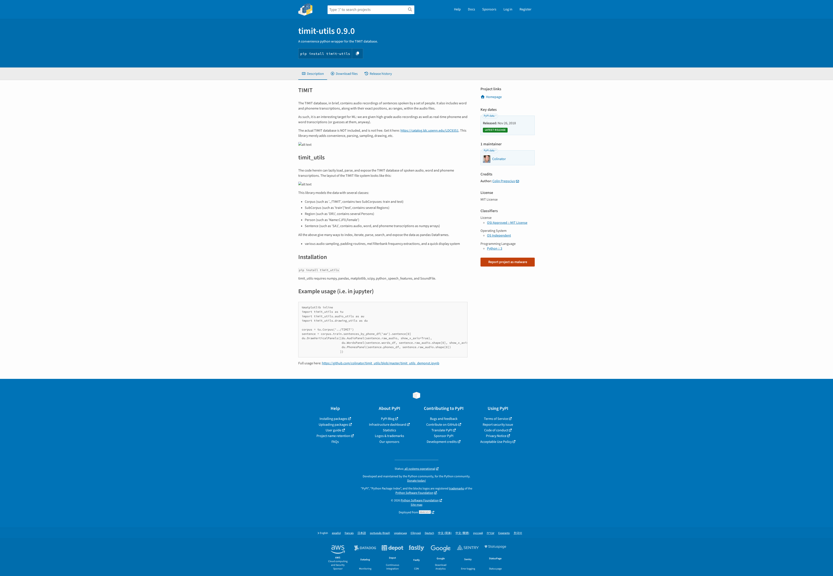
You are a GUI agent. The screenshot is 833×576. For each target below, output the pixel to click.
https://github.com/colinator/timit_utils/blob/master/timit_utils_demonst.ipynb (380, 363)
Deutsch (429, 533)
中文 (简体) (445, 533)
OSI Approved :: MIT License (507, 222)
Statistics (389, 430)
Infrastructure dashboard (387, 424)
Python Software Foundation (414, 493)
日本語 (361, 533)
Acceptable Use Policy (496, 441)
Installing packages (333, 418)
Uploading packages (333, 424)
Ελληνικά (416, 533)
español (336, 533)
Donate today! (416, 480)
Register (525, 9)
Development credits (442, 441)
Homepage (494, 97)
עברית (490, 533)
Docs (471, 9)
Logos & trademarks (389, 436)
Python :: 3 (494, 248)
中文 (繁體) (462, 533)
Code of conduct (496, 430)
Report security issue (498, 424)
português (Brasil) (380, 533)
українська (400, 533)
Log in (507, 9)
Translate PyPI (441, 430)
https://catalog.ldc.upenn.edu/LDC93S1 (429, 130)
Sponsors (489, 9)
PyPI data (489, 116)
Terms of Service (496, 418)
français (349, 533)
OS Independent (499, 235)
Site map (416, 504)
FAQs (335, 441)
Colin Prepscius (503, 181)
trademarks (456, 488)
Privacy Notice (496, 436)
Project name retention (333, 436)
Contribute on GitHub (441, 424)
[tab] (312, 74)
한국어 (518, 533)
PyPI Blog (387, 418)
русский (478, 533)
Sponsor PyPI (443, 436)
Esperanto (504, 533)
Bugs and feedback (443, 418)
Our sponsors (389, 441)
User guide (333, 430)
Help (457, 9)
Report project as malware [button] (507, 262)
